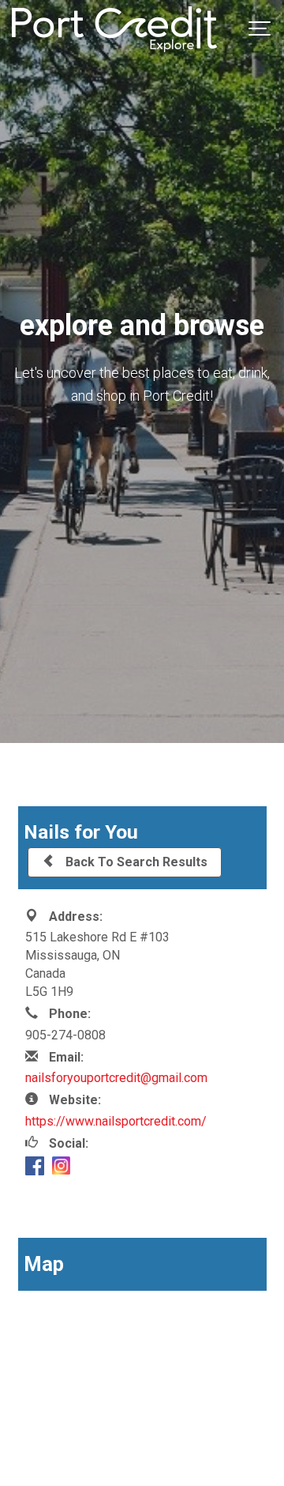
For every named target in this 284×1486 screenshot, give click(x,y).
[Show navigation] (260, 29)
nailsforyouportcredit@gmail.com (116, 1077)
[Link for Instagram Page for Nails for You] (61, 1168)
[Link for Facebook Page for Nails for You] (34, 1168)
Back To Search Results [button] (134, 861)
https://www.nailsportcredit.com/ (116, 1121)
